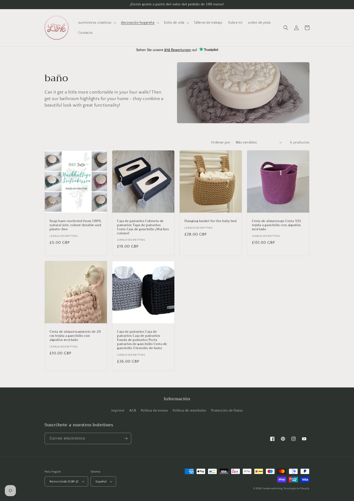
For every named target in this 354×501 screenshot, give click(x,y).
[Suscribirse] (125, 438)
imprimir (118, 411)
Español (101, 481)
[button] (96, 23)
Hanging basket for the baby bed (210, 221)
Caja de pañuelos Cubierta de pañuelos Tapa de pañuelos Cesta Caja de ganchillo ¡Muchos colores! (143, 227)
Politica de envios (154, 411)
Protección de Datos (227, 411)
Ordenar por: (221, 142)
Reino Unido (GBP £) (64, 481)
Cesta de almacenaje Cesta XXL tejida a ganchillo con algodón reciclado (277, 225)
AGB (132, 411)
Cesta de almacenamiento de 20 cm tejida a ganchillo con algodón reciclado (75, 336)
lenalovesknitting (273, 488)
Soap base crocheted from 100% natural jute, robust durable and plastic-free (75, 225)
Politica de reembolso (189, 411)
